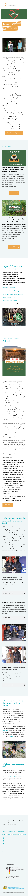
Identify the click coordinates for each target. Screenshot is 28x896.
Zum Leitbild (7, 504)
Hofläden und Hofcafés (8, 297)
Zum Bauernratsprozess (14, 133)
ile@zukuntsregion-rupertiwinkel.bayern (13, 776)
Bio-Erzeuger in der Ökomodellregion (12, 294)
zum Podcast (14, 192)
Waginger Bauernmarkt (8, 287)
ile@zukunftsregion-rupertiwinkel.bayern (13, 831)
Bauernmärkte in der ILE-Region (11, 291)
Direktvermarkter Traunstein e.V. (11, 300)
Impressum (5, 852)
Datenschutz (6, 854)
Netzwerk (5, 850)
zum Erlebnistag (14, 247)
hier (8, 129)
